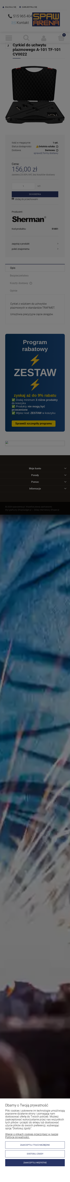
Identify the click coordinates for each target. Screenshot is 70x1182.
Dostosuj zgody (35, 1154)
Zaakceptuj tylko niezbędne (35, 1145)
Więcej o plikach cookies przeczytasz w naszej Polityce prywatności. (31, 1136)
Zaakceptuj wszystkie (35, 1163)
